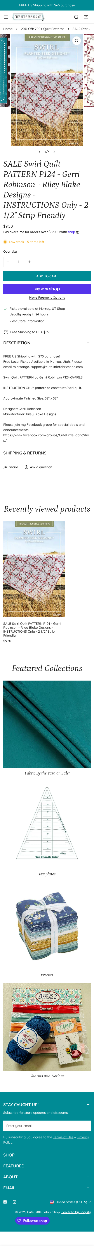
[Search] (76, 17)
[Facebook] (5, 1202)
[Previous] (40, 152)
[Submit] (85, 1126)
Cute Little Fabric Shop (43, 1212)
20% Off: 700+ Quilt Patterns (42, 29)
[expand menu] (6, 17)
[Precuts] (47, 926)
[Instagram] (14, 1202)
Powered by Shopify (76, 1212)
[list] (47, 95)
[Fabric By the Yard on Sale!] (47, 724)
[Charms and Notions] (47, 1027)
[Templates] (47, 825)
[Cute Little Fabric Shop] (28, 17)
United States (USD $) (71, 1202)
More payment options (47, 297)
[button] (86, 17)
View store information (27, 321)
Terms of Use (63, 1137)
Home (8, 29)
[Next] (54, 152)
